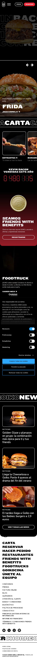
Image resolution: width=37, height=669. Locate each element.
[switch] (32, 335)
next (32, 65)
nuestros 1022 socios (19, 305)
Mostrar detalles (25, 355)
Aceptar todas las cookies (18, 361)
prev (27, 65)
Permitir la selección (18, 367)
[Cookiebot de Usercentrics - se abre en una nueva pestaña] (11, 294)
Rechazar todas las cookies (18, 373)
